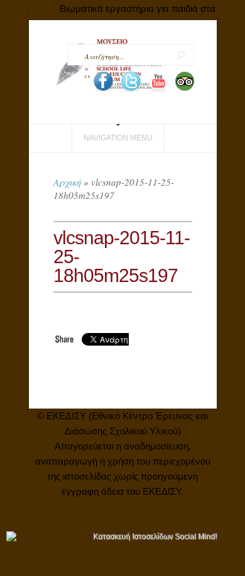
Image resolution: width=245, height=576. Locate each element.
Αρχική (67, 182)
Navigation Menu (118, 137)
